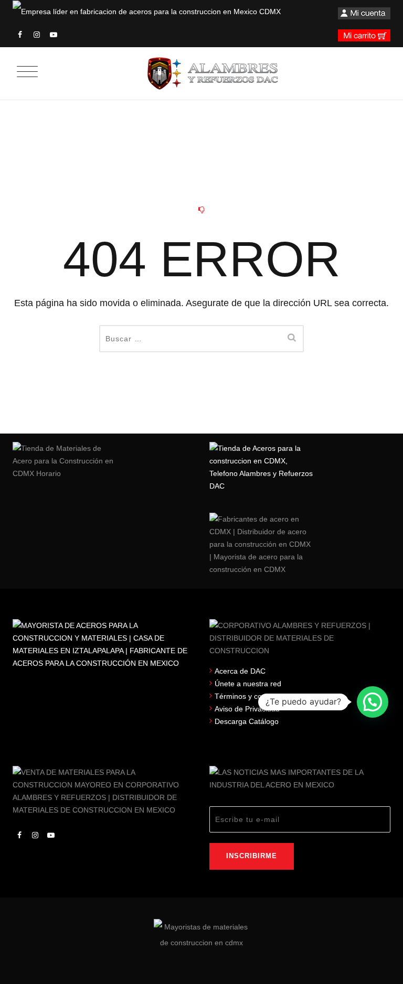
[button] (372, 702)
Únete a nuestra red (248, 683)
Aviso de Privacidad (247, 709)
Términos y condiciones (254, 696)
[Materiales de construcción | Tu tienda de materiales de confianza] (212, 73)
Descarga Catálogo (247, 721)
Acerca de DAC (240, 671)
